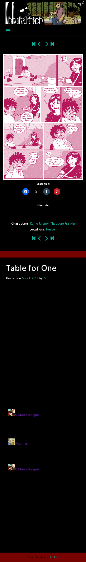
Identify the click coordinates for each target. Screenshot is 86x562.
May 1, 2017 (30, 278)
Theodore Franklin (62, 224)
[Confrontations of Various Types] (52, 44)
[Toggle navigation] (8, 30)
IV (44, 278)
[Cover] (33, 44)
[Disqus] (43, 344)
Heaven (51, 229)
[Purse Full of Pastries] (39, 44)
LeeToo (54, 557)
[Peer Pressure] (46, 44)
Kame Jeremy (39, 224)
